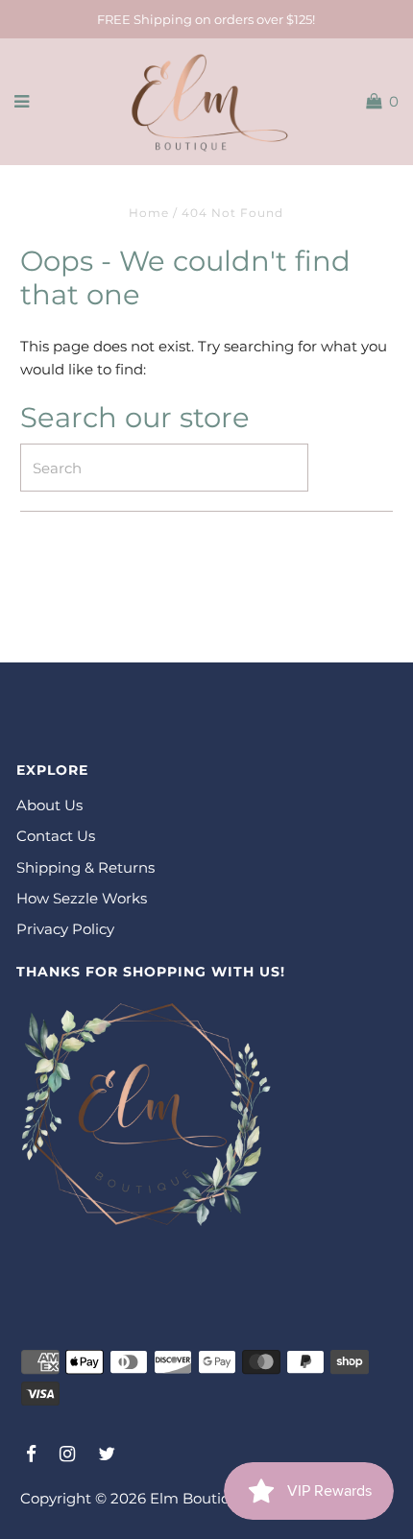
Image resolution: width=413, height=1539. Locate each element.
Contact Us (55, 836)
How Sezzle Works (81, 898)
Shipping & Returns (85, 867)
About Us (49, 805)
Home (149, 212)
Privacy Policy (65, 929)
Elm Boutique (199, 1498)
